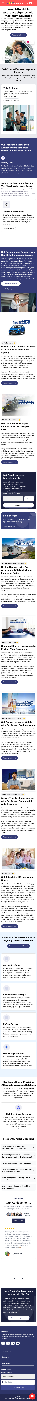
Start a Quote (18, 1221)
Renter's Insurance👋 (10, 642)
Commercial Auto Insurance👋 (13, 794)
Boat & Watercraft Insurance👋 (13, 718)
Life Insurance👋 (8, 873)
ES (33, 3)
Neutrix (11, 1398)
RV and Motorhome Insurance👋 (14, 563)
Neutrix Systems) (27, 1398)
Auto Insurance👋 (8, 343)
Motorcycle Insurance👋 (11, 420)
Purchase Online (18, 1388)
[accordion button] (32, 1351)
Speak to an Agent (11, 283)
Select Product (6, 1372)
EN (30, 3)
